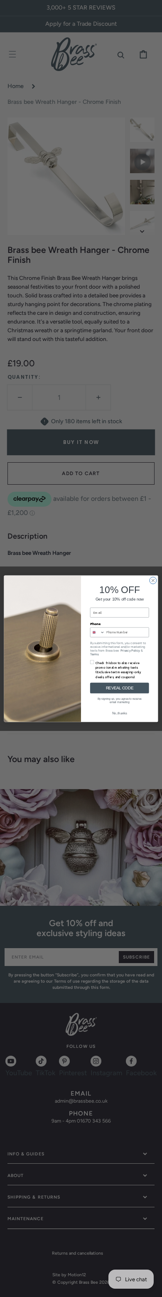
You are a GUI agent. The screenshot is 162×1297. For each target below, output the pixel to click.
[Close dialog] (153, 580)
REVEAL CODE (119, 688)
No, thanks (119, 713)
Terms (94, 654)
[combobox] (97, 632)
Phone (95, 623)
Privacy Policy (130, 650)
